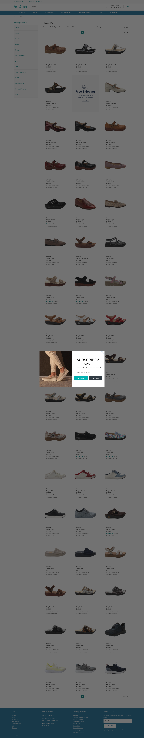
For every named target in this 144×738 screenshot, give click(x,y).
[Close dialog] (102, 352)
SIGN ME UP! (81, 378)
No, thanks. (95, 378)
